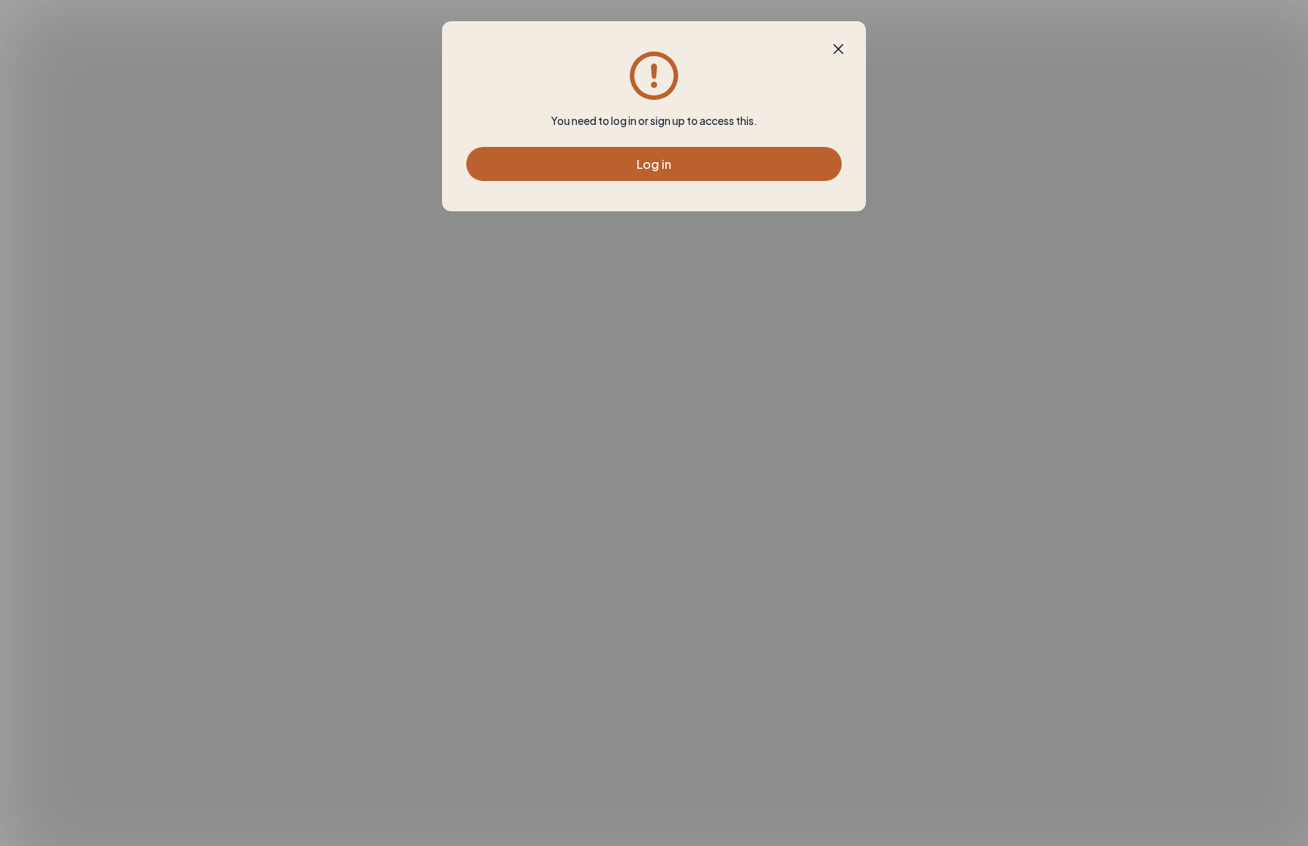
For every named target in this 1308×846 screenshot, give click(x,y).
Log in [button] (654, 164)
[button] (838, 49)
